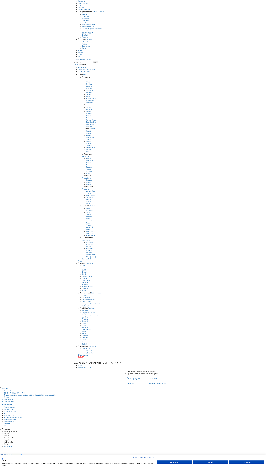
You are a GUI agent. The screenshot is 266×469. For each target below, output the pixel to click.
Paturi (84, 340)
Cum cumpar (86, 46)
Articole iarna (88, 175)
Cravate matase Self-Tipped (90, 137)
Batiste (84, 270)
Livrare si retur (9, 409)
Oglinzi (84, 344)
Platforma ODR (9, 415)
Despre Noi (85, 16)
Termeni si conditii (10, 419)
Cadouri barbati (85, 293)
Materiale (85, 44)
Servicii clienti (7, 404)
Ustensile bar (86, 329)
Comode (85, 336)
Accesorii (89, 173)
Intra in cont (82, 67)
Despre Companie (98, 12)
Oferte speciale (83, 355)
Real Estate (84, 346)
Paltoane (89, 184)
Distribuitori (85, 35)
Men (81, 74)
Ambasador (86, 18)
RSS (5, 426)
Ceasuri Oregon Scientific (89, 214)
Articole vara (88, 186)
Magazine (81, 52)
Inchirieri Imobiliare (88, 353)
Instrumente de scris (88, 300)
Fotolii (84, 323)
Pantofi (84, 278)
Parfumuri (85, 306)
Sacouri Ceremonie (90, 160)
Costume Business (89, 87)
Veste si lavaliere (89, 170)
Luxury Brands (82, 3)
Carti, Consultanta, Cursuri (91, 304)
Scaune (84, 325)
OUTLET (81, 357)
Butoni (84, 268)
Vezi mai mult (8, 446)
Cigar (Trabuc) (91, 257)
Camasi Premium (89, 108)
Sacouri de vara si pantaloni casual (89, 200)
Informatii (5, 388)
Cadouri (84, 295)
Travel (84, 291)
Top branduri (6, 429)
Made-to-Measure (84, 9)
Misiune (84, 14)
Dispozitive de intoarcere (90, 232)
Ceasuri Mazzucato (89, 209)
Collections (81, 1)
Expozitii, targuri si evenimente (92, 29)
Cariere (84, 22)
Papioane (89, 167)
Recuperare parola (84, 71)
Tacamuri (85, 327)
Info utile (83, 39)
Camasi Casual (91, 120)
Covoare (85, 338)
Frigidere (85, 319)
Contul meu (82, 64)
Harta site (153, 378)
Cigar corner (88, 237)
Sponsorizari (86, 31)
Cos (75, 64)
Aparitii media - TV (88, 27)
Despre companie (86, 12)
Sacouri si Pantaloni (89, 91)
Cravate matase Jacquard (89, 143)
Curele (84, 274)
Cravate (86, 128)
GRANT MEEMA (87, 33)
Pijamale (85, 282)
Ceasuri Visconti (88, 224)
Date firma (85, 20)
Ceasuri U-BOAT (89, 228)
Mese (84, 333)
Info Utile (89, 39)
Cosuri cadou (86, 302)
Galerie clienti (86, 259)
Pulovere (89, 180)
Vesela (84, 331)
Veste (88, 96)
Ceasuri (86, 206)
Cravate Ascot (90, 148)
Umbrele (85, 289)
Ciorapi (84, 272)
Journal (80, 50)
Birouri (84, 342)
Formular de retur (10, 411)
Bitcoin (84, 48)
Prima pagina (133, 378)
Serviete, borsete (87, 286)
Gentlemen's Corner (84, 367)
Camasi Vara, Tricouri (90, 192)
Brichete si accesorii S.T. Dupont (90, 244)
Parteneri (85, 37)
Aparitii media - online (89, 25)
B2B (79, 5)
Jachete (88, 94)
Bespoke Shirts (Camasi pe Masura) (91, 124)
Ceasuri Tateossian (89, 220)
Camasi (86, 105)
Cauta (95, 62)
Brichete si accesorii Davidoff (89, 250)
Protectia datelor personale (13, 417)
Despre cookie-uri (10, 422)
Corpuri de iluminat (88, 313)
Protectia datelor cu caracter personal (143, 457)
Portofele (85, 284)
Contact (80, 54)
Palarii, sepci (90, 195)
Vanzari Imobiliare (88, 351)
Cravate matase (88, 132)
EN (79, 56)
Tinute (88, 82)
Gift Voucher (86, 297)
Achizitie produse (9, 407)
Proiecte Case (86, 349)
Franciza (81, 7)
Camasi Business (89, 113)
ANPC (6, 413)
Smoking (89, 84)
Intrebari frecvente (88, 42)
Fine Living (84, 308)
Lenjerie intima (87, 276)
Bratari (84, 266)
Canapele (85, 321)
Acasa (80, 365)
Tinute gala (88, 154)
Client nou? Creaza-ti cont (86, 69)
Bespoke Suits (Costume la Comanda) (91, 100)
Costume (87, 77)
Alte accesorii (90, 235)
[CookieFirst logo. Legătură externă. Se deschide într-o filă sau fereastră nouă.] (2, 459)
